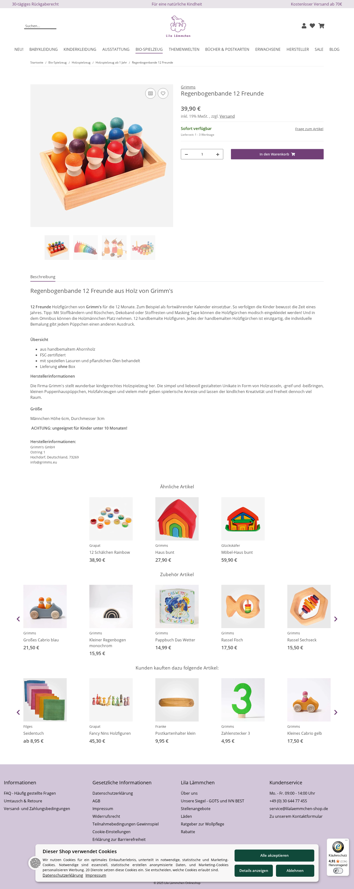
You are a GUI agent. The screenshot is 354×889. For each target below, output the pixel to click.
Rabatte (188, 831)
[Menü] (346, 841)
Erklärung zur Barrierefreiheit (119, 839)
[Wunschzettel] (312, 26)
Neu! (18, 49)
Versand (227, 116)
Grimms (161, 545)
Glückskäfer (230, 545)
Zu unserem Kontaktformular (296, 816)
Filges (28, 726)
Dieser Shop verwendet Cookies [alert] (80, 851)
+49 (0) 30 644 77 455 (288, 801)
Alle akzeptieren (274, 855)
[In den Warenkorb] (34, 81)
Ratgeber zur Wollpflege (202, 824)
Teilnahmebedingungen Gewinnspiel (125, 824)
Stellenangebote (195, 808)
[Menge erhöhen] (217, 154)
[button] (304, 26)
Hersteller (298, 49)
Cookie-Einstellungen (111, 831)
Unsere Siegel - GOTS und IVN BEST (212, 801)
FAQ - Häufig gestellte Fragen (30, 793)
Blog (334, 49)
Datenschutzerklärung (112, 793)
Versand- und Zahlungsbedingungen (37, 808)
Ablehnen (295, 870)
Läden (186, 816)
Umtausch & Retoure (23, 801)
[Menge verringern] (186, 154)
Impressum (102, 808)
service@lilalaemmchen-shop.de (298, 808)
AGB (96, 801)
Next (336, 619)
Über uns (189, 793)
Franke (160, 726)
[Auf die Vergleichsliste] (150, 93)
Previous (18, 619)
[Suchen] (53, 26)
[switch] (338, 871)
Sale (319, 49)
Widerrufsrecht (106, 816)
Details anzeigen (253, 870)
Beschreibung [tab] (42, 276)
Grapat (94, 545)
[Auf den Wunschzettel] (163, 93)
